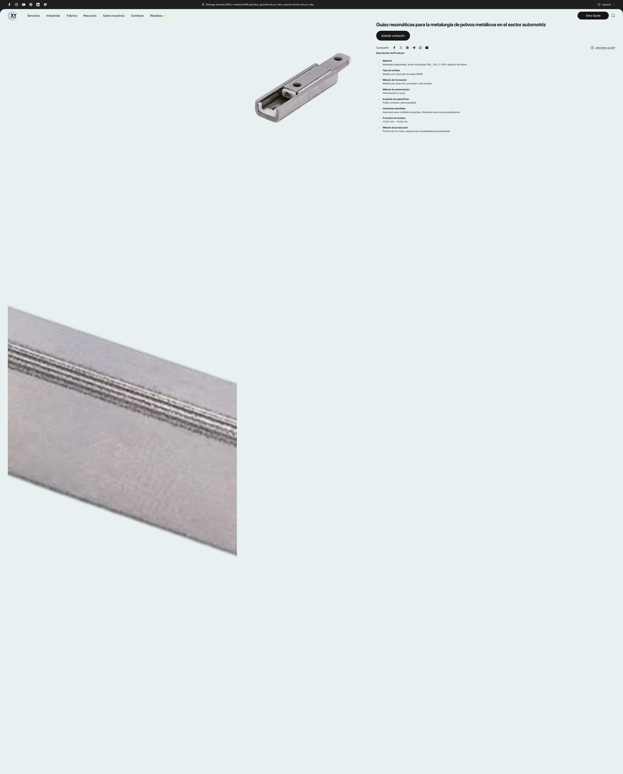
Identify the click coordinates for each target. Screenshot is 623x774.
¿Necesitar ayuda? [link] (605, 47)
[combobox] (606, 4)
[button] (495, 92)
